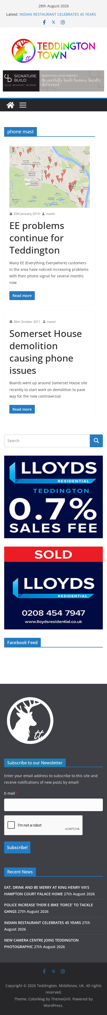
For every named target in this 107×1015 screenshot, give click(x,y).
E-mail (11, 793)
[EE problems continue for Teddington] (49, 177)
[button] (53, 80)
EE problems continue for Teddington (36, 237)
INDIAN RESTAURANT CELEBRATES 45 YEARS (57, 14)
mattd (50, 213)
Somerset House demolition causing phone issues (45, 351)
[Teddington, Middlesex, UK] (10, 105)
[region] (53, 80)
